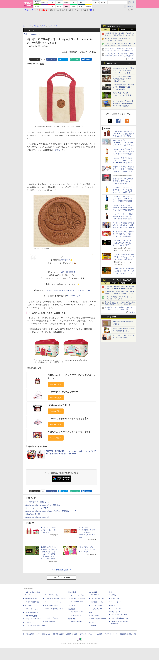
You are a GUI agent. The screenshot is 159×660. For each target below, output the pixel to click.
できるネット (29, 622)
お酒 (69, 10)
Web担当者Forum (31, 598)
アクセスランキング (114, 26)
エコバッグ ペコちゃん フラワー (63, 391)
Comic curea (116, 598)
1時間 (105, 29)
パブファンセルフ (117, 608)
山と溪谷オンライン (77, 612)
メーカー (77, 10)
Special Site (111, 63)
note (76, 59)
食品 (57, 10)
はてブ (65, 59)
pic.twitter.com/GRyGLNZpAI (78, 290)
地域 (84, 10)
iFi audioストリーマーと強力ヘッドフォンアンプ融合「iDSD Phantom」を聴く (123, 70)
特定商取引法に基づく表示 (128, 634)
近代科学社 (71, 619)
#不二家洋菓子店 (68, 272)
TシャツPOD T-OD (77, 602)
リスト (43, 59)
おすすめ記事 (111, 317)
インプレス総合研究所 (32, 602)
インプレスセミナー (51, 605)
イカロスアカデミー (97, 609)
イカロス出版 (93, 592)
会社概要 (99, 634)
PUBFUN (112, 605)
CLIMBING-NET (76, 615)
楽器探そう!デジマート (78, 598)
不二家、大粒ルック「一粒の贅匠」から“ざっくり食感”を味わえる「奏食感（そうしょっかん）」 (87, 532)
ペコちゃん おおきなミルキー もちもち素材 (68, 418)
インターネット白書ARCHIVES (35, 626)
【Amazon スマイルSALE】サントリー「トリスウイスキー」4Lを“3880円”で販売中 (123, 151)
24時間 (114, 29)
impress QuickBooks (118, 602)
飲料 (63, 10)
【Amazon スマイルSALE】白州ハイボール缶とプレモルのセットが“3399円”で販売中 (123, 207)
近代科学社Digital (76, 621)
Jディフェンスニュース (98, 598)
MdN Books (94, 615)
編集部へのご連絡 (72, 634)
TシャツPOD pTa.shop (119, 615)
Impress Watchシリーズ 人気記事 (119, 280)
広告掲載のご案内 (58, 634)
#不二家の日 (65, 260)
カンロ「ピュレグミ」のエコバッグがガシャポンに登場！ (87, 549)
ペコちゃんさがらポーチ (59, 405)
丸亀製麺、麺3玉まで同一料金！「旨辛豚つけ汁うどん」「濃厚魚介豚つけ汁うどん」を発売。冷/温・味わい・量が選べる (119, 35)
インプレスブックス (51, 618)
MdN (90, 612)
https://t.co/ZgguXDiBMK (57, 290)
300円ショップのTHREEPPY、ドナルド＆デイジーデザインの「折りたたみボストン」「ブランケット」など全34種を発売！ (123, 144)
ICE (110, 592)
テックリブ (92, 622)
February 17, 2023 (74, 296)
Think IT (27, 595)
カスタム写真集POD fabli (120, 618)
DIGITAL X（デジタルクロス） (54, 609)
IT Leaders (28, 605)
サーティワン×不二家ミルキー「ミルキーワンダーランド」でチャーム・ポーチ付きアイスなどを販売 (120, 51)
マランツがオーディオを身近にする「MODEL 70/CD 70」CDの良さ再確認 (123, 87)
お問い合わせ (46, 634)
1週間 (123, 29)
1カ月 (131, 29)
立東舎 (73, 605)
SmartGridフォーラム (52, 595)
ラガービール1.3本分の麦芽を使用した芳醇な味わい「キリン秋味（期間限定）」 (123, 181)
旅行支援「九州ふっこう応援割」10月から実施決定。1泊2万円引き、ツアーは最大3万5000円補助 (120, 304)
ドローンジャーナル (31, 609)
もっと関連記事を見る (60, 570)
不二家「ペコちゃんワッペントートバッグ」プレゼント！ (49, 530)
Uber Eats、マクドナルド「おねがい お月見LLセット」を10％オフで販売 (122, 243)
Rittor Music (72, 592)
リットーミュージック (78, 595)
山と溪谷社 (71, 609)
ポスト (36, 59)
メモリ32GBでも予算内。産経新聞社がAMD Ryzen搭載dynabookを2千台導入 (123, 103)
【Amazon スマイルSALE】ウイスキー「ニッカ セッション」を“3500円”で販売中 (123, 198)
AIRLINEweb (95, 595)
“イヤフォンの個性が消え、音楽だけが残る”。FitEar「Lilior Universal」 (123, 78)
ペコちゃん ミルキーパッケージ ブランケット (69, 432)
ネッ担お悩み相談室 (31, 612)
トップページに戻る (61, 577)
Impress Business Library (53, 602)
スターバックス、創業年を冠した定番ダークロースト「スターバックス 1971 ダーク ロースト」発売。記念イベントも (123, 273)
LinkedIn (88, 59)
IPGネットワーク (114, 612)
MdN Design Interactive (98, 619)
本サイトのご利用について (31, 634)
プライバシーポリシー (87, 634)
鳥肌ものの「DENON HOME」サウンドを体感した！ (122, 95)
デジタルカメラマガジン (33, 619)
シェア (53, 59)
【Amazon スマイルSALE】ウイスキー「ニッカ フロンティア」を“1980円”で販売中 (123, 190)
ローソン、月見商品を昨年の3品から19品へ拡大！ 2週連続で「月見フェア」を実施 (123, 225)
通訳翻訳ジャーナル (97, 602)
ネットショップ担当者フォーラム (55, 598)
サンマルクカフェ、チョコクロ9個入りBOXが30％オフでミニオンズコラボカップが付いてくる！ (120, 56)
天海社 (114, 595)
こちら (57, 150)
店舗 (51, 10)
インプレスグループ (111, 634)
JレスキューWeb (96, 605)
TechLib (93, 625)
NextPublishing (50, 621)
